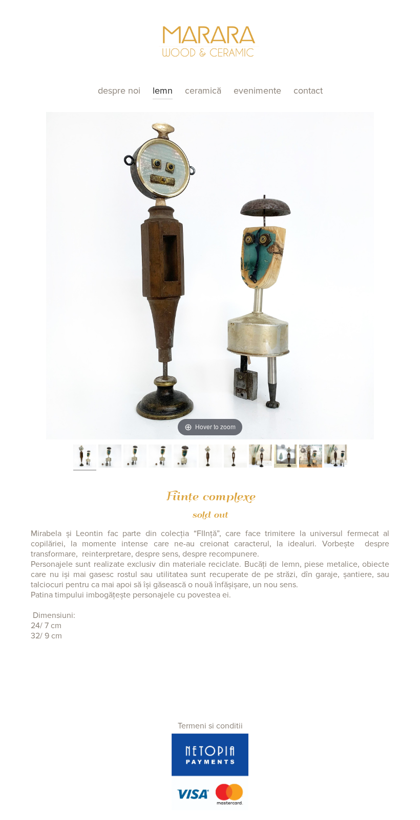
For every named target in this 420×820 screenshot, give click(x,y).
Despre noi (119, 90)
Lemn (163, 90)
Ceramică (203, 90)
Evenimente (257, 90)
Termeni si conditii (210, 726)
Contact (308, 90)
